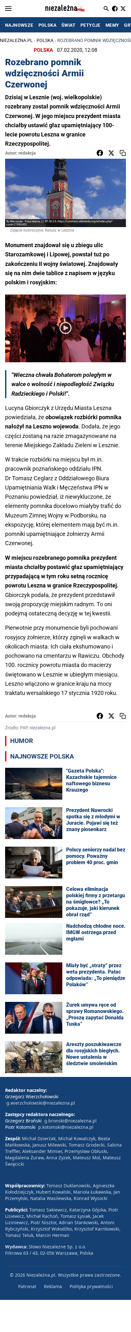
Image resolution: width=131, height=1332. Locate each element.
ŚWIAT (68, 25)
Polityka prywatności (91, 1286)
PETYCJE (90, 25)
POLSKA (47, 25)
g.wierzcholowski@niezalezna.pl (40, 1103)
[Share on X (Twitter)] (111, 153)
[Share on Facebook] (100, 153)
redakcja (27, 153)
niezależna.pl (16, 40)
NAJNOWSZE (19, 25)
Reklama (53, 1286)
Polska (45, 40)
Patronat (27, 1286)
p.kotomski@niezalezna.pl (65, 1127)
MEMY (112, 25)
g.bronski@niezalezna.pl (70, 1121)
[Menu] (8, 8)
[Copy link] (123, 153)
